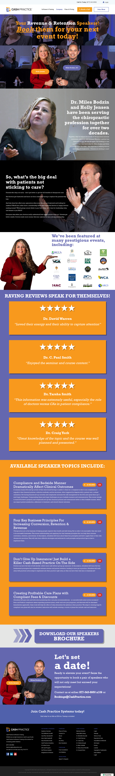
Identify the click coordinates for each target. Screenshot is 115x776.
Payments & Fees (98, 738)
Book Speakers (63, 743)
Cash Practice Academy (47, 743)
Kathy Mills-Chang (81, 733)
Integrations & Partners (47, 752)
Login (106, 2)
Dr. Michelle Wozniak (81, 736)
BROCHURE (69, 636)
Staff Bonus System (46, 750)
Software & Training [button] (48, 9)
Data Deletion (97, 752)
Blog (60, 738)
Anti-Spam (96, 743)
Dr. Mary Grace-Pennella (82, 747)
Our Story (61, 740)
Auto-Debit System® (46, 738)
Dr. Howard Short (80, 750)
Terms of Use (97, 736)
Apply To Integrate (63, 759)
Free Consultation (63, 750)
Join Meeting (62, 752)
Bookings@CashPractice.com (72, 696)
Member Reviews (80, 731)
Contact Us (62, 733)
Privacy (95, 745)
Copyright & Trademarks (100, 750)
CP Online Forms (45, 745)
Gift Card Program (46, 747)
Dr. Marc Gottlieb (80, 745)
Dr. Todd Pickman (80, 738)
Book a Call (85, 9)
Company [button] (59, 9)
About (60, 736)
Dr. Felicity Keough (81, 743)
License (96, 747)
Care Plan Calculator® (47, 736)
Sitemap (96, 733)
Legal (95, 755)
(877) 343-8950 (87, 2)
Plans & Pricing (69, 9)
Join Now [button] (101, 9)
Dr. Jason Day (79, 740)
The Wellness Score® (47, 733)
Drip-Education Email (46, 740)
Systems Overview (46, 731)
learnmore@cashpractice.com (14, 747)
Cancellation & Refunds (100, 740)
